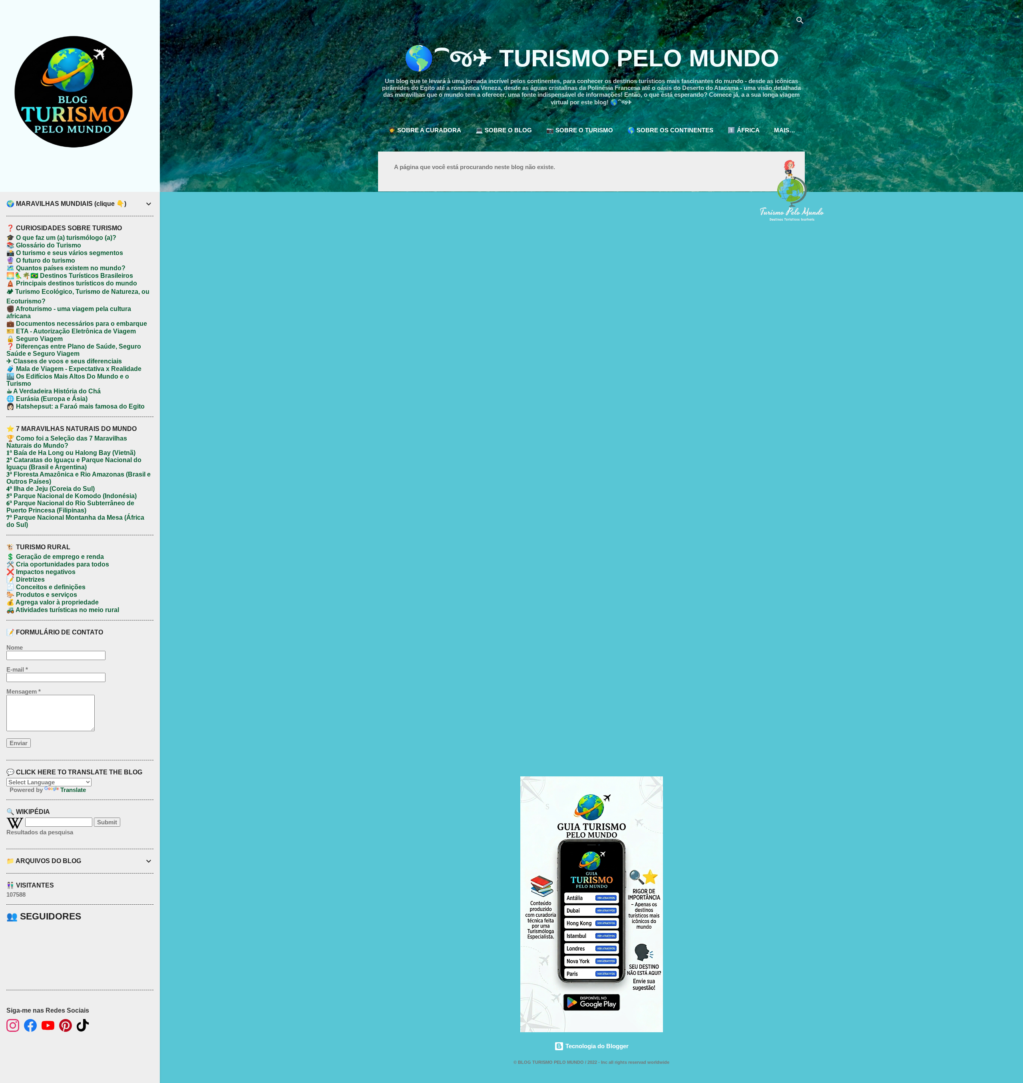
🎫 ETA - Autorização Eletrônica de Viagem (71, 331)
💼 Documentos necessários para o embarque (76, 323)
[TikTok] (83, 1026)
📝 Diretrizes (25, 579)
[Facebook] (30, 1026)
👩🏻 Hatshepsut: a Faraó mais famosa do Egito (75, 406)
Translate (73, 789)
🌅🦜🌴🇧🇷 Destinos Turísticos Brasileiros (69, 275)
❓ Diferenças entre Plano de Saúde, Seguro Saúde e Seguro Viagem (73, 350)
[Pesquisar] (800, 22)
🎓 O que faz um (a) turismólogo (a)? (61, 237)
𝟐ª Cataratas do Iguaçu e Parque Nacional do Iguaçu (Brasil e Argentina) (73, 464)
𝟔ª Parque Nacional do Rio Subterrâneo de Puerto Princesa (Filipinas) (70, 507)
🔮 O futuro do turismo (40, 260)
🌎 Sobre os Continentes (670, 130)
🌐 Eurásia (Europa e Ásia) (47, 398)
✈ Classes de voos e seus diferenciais (64, 361)
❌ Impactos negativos (41, 571)
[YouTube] (48, 1026)
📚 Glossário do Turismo (43, 245)
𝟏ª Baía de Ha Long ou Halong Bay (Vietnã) (70, 452)
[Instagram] (12, 1026)
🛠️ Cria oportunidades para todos (57, 564)
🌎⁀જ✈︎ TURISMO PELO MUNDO (591, 58)
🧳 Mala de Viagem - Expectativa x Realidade (73, 368)
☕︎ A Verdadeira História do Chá (53, 391)
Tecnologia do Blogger (596, 1046)
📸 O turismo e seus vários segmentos (64, 252)
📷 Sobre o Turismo (579, 130)
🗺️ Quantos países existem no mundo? (65, 268)
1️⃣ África (744, 130)
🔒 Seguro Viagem (34, 338)
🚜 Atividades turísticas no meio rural (62, 609)
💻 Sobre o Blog (504, 130)
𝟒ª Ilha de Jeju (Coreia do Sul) (50, 488)
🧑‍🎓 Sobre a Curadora (424, 130)
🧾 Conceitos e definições (46, 587)
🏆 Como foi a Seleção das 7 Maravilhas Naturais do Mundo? (66, 442)
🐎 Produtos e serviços (41, 594)
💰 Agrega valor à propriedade (52, 602)
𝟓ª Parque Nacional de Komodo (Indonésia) (71, 496)
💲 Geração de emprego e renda (55, 556)
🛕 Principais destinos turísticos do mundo (71, 283)
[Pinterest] (65, 1026)
